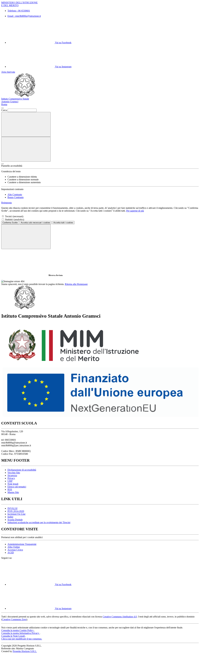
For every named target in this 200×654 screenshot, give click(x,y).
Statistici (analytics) (14, 219)
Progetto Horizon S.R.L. (25, 651)
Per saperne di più (135, 210)
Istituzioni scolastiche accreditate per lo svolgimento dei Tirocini (39, 522)
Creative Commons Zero (14, 619)
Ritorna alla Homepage (76, 284)
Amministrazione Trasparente (22, 544)
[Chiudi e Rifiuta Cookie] (26, 236)
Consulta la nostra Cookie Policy (17, 630)
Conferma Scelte (10, 222)
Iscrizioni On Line (16, 514)
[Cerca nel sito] (26, 124)
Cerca (4, 110)
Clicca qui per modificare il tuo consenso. (21, 638)
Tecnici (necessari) (14, 216)
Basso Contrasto (16, 197)
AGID (11, 552)
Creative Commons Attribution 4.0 (120, 616)
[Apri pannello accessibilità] (2, 163)
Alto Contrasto (15, 194)
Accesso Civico (15, 549)
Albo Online (14, 547)
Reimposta (6, 202)
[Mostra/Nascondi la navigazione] (26, 149)
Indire (10, 516)
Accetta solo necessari (35, 222)
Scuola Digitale (15, 519)
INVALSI (12, 508)
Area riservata (8, 72)
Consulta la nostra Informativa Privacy (20, 633)
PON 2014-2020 (16, 511)
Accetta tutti (63, 222)
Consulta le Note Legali (13, 636)
